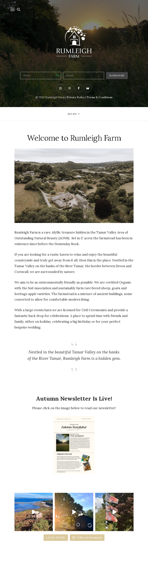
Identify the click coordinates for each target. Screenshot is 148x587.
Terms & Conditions (100, 97)
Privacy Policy (76, 97)
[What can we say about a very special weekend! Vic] (114, 512)
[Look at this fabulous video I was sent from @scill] (33, 512)
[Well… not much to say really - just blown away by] (74, 512)
